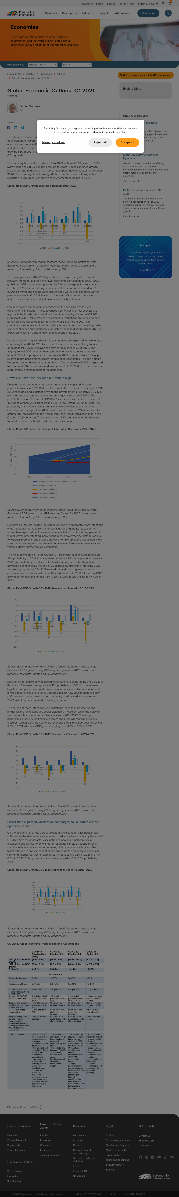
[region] (90, 136)
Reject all (100, 142)
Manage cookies (53, 142)
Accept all (127, 142)
